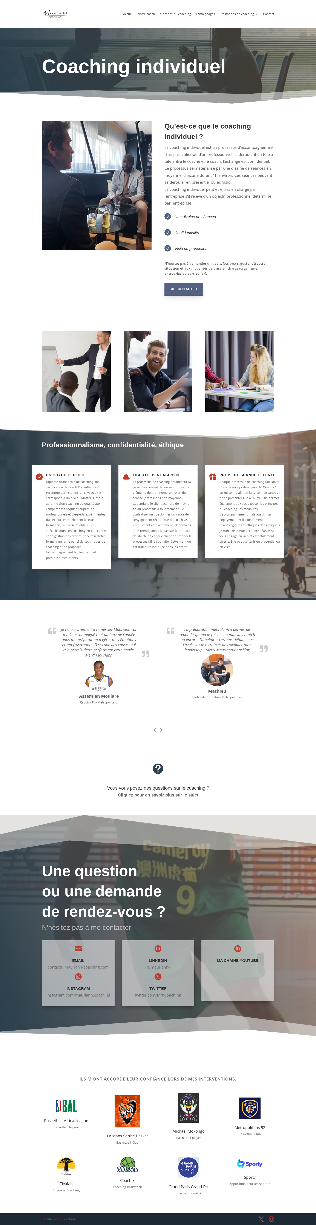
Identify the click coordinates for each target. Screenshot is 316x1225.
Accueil (128, 14)
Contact (268, 14)
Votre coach (146, 14)
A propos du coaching (175, 14)
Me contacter (183, 289)
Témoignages (205, 14)
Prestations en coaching (237, 14)
